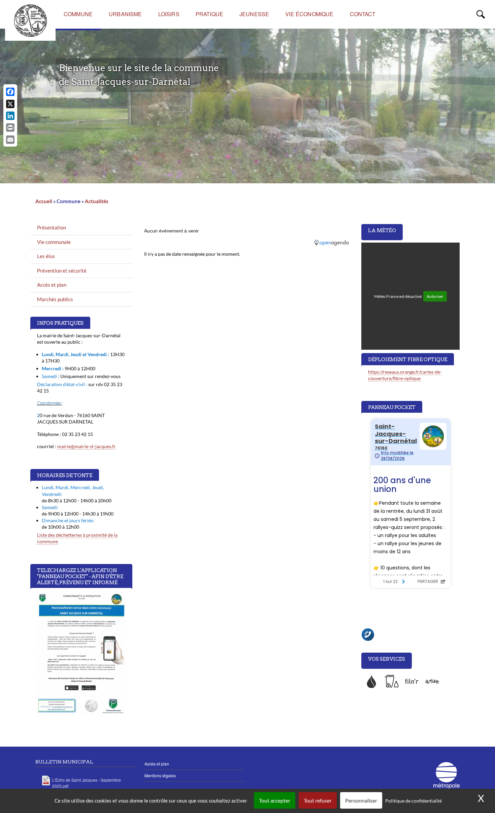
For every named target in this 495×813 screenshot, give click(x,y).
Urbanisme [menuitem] (125, 14)
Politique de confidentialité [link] (413, 801)
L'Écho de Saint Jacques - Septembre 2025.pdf (86, 783)
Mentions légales (160, 775)
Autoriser (435, 296)
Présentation (51, 227)
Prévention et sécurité (62, 271)
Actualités (96, 201)
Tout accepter (274, 800)
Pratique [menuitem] (209, 14)
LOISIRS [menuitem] (168, 14)
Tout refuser (318, 800)
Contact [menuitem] (363, 14)
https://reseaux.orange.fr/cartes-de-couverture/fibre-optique (405, 375)
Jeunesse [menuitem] (254, 14)
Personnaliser (361, 800)
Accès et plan (51, 285)
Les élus (46, 256)
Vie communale (54, 242)
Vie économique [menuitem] (309, 14)
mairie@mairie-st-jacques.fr (86, 446)
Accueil (43, 201)
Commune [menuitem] (78, 14)
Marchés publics (55, 299)
